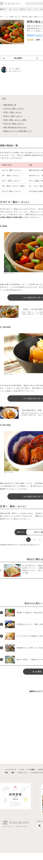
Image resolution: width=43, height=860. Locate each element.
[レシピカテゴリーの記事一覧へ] (30, 40)
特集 (6, 772)
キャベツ (15, 9)
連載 (12, 772)
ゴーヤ (35, 9)
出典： (5, 273)
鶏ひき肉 (22, 9)
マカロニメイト (22, 772)
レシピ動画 (30, 769)
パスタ (41, 9)
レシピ (22, 769)
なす (10, 9)
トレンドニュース (10, 769)
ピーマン (29, 9)
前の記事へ (18, 58)
